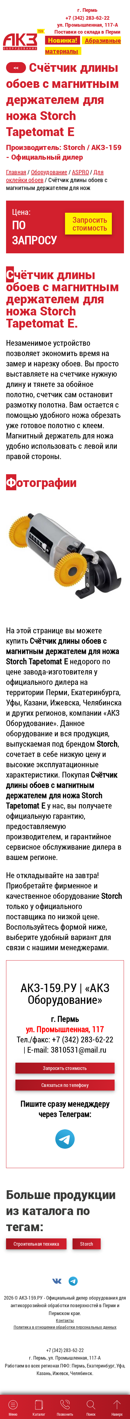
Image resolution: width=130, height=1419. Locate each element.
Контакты (65, 1320)
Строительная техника (36, 1244)
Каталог (39, 1414)
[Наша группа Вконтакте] (56, 1284)
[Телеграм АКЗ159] (65, 1146)
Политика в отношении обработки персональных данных (65, 1327)
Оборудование (49, 172)
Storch (86, 1244)
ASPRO (80, 172)
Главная (16, 172)
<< (16, 67)
